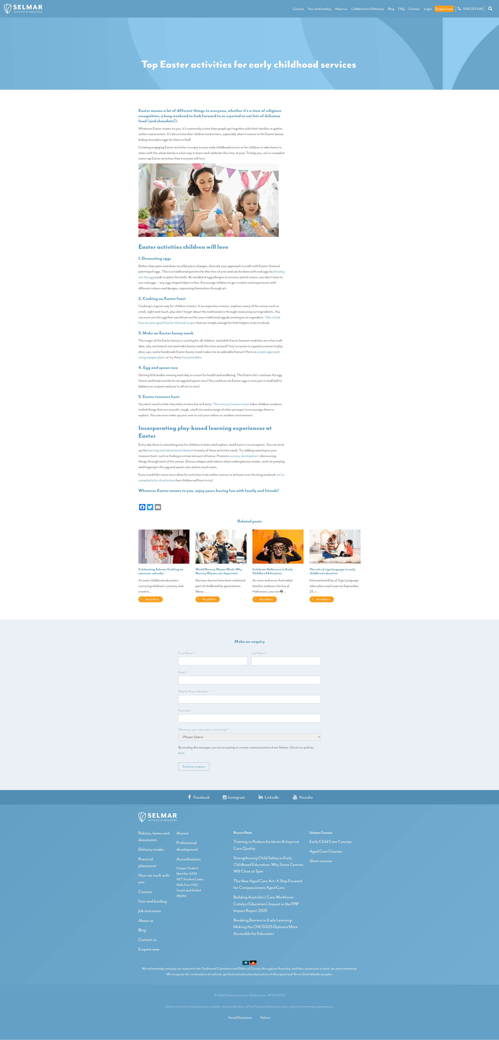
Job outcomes (149, 910)
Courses (298, 9)
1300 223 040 (472, 9)
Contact (414, 9)
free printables (192, 357)
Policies (265, 1017)
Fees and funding (319, 9)
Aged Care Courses (326, 851)
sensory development (244, 456)
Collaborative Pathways (367, 9)
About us (341, 9)
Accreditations (188, 859)
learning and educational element (170, 450)
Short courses (321, 860)
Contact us (147, 939)
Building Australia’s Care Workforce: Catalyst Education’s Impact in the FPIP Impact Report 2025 (266, 904)
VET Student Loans (189, 879)
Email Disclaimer (240, 1017)
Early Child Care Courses (331, 841)
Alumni (182, 833)
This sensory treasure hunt (231, 404)
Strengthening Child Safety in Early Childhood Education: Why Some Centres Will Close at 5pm (268, 864)
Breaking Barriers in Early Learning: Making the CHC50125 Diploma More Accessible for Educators (266, 927)
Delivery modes (151, 849)
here (181, 753)
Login (428, 9)
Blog (391, 9)
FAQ (401, 9)
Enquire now (444, 9)
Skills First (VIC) (187, 885)
